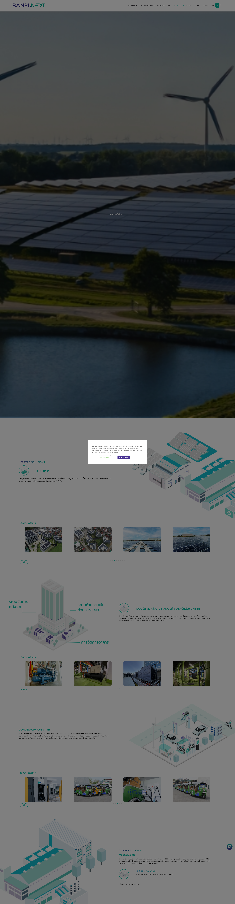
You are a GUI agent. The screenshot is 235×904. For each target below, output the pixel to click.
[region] (117, 452)
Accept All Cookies (124, 457)
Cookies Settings (104, 457)
